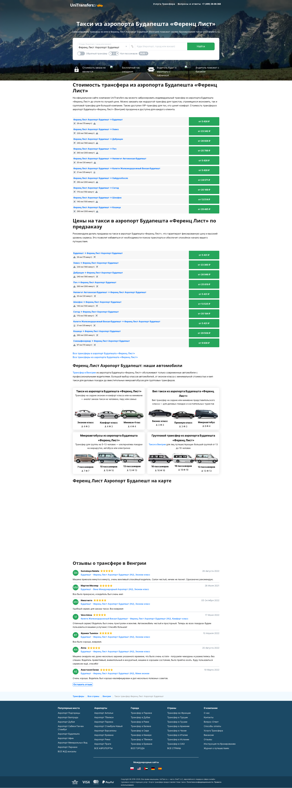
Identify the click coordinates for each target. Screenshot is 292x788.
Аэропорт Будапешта (69, 733)
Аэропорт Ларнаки (67, 747)
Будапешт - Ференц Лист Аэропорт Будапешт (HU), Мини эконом (115, 673)
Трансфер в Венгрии (84, 372)
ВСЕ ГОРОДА (137, 748)
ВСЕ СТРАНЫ (174, 748)
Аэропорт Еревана (103, 735)
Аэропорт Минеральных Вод (72, 742)
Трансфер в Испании (178, 739)
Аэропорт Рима (102, 739)
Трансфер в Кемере (141, 735)
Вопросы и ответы (189, 3)
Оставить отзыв (82, 684)
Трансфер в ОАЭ (175, 744)
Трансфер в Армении (178, 726)
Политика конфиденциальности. (200, 782)
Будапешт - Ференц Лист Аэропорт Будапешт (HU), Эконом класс (115, 574)
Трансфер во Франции (179, 713)
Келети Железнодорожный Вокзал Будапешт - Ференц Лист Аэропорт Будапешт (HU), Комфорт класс (134, 618)
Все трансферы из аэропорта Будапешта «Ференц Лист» (105, 357)
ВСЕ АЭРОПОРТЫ (103, 748)
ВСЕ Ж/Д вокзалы (67, 751)
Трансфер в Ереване (141, 744)
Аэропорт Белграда (68, 717)
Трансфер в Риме (140, 721)
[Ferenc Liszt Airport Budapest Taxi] (139, 769)
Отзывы (208, 739)
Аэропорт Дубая (66, 721)
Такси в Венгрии (157, 444)
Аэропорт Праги (102, 744)
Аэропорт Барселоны (105, 730)
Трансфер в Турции (177, 717)
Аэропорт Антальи (103, 713)
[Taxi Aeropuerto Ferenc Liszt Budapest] (160, 769)
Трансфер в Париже (141, 713)
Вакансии (209, 735)
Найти (201, 46)
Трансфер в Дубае (140, 717)
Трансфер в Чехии (176, 730)
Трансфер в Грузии (177, 721)
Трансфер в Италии (177, 735)
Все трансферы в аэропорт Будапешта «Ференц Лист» (104, 353)
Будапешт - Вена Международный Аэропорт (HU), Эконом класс (115, 589)
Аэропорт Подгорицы (69, 713)
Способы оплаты (212, 726)
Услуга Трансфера (164, 3)
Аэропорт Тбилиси (103, 717)
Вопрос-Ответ (211, 721)
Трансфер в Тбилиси (141, 739)
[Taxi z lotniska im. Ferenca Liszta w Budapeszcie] (132, 769)
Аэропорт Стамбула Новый (108, 726)
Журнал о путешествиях (216, 748)
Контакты (209, 717)
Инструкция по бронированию (220, 744)
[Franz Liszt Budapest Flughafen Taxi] (153, 769)
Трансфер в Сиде (140, 730)
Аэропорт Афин (66, 738)
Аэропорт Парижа (103, 721)
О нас (207, 713)
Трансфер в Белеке (141, 726)
